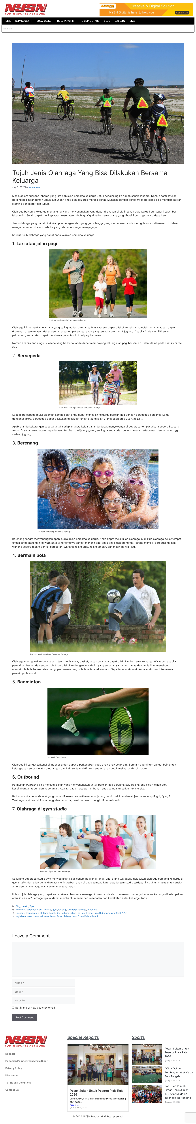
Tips (32, 906)
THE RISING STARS (88, 20)
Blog (18, 906)
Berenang (20, 909)
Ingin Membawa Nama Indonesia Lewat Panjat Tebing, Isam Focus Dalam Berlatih (57, 916)
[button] (23, 21)
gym (55, 909)
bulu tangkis (45, 909)
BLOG (107, 20)
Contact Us (12, 1089)
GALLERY (120, 20)
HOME (7, 20)
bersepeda (32, 909)
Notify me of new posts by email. (35, 1007)
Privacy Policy (13, 1068)
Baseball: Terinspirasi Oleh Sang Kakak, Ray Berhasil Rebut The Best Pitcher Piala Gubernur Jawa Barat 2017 (71, 913)
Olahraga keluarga (77, 909)
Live (132, 20)
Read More (74, 1105)
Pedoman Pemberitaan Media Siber (26, 1061)
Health (25, 906)
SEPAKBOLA (22, 20)
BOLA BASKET (45, 20)
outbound (92, 909)
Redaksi (10, 1053)
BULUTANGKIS (65, 20)
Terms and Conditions (18, 1082)
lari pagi (62, 909)
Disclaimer (11, 1075)
